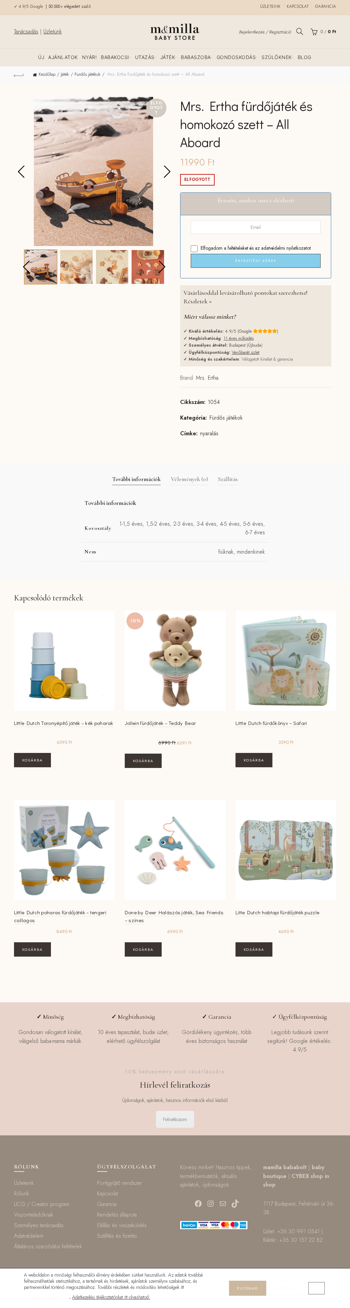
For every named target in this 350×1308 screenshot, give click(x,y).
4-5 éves (230, 524)
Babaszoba (196, 57)
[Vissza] (19, 75)
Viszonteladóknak (33, 1215)
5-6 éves (253, 524)
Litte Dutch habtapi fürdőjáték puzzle (277, 912)
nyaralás (209, 433)
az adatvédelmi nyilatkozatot (283, 248)
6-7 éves (255, 532)
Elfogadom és (255, 248)
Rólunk (21, 1193)
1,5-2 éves (158, 524)
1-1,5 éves (131, 524)
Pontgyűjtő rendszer (119, 1183)
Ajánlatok (63, 57)
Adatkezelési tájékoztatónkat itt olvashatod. (111, 1297)
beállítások (46, 1297)
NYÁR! (89, 57)
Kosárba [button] (32, 760)
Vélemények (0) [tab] (189, 479)
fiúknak (225, 552)
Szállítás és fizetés (117, 1236)
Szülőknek (276, 57)
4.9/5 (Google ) (251, 331)
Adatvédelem (28, 1236)
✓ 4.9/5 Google (29, 6)
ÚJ (41, 57)
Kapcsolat (298, 6)
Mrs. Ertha (207, 378)
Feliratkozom (175, 1119)
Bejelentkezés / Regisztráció (265, 32)
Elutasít (287, 1288)
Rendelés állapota (117, 1215)
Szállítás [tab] (228, 479)
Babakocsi (115, 57)
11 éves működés (239, 338)
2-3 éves (183, 524)
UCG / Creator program (41, 1204)
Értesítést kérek (256, 260)
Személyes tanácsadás (39, 1225)
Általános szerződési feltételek (48, 1246)
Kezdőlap (47, 74)
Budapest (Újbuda (245, 345)
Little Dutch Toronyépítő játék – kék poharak (63, 723)
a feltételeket (236, 248)
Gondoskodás (236, 57)
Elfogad (247, 1288)
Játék (167, 57)
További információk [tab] (136, 479)
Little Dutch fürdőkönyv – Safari (271, 723)
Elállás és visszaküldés (122, 1225)
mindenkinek (251, 552)
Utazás (144, 57)
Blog (304, 57)
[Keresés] (299, 31)
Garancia (325, 6)
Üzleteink (270, 6)
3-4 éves (206, 524)
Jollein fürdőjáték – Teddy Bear (160, 723)
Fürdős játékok (87, 74)
